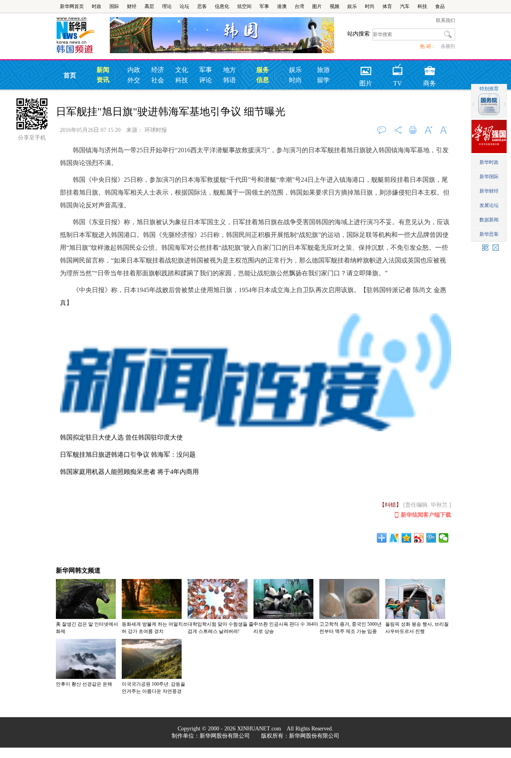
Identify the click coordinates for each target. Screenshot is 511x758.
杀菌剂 (448, 46)
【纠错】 (390, 505)
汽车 (405, 6)
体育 (387, 6)
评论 (205, 80)
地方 (229, 69)
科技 (422, 6)
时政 (96, 6)
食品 (440, 6)
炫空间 (244, 6)
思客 (202, 6)
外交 (133, 80)
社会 (157, 80)
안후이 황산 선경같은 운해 (84, 684)
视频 (334, 6)
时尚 (369, 6)
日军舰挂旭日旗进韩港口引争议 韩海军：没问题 (128, 454)
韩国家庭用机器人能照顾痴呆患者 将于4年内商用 (129, 471)
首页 (69, 75)
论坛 (184, 6)
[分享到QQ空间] (407, 538)
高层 (149, 6)
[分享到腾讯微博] (431, 538)
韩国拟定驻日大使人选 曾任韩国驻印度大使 (121, 437)
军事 (264, 6)
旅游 (323, 69)
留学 (323, 80)
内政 (133, 69)
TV (397, 68)
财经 (132, 6)
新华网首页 (72, 6)
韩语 (229, 80)
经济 (157, 69)
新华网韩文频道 (78, 570)
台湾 (299, 6)
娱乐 (352, 6)
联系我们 (445, 20)
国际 (114, 6)
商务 (429, 68)
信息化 (222, 6)
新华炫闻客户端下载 (426, 515)
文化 (181, 69)
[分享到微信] (444, 538)
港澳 (282, 6)
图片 (317, 6)
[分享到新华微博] (394, 538)
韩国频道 (83, 35)
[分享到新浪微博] (419, 538)
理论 (167, 6)
